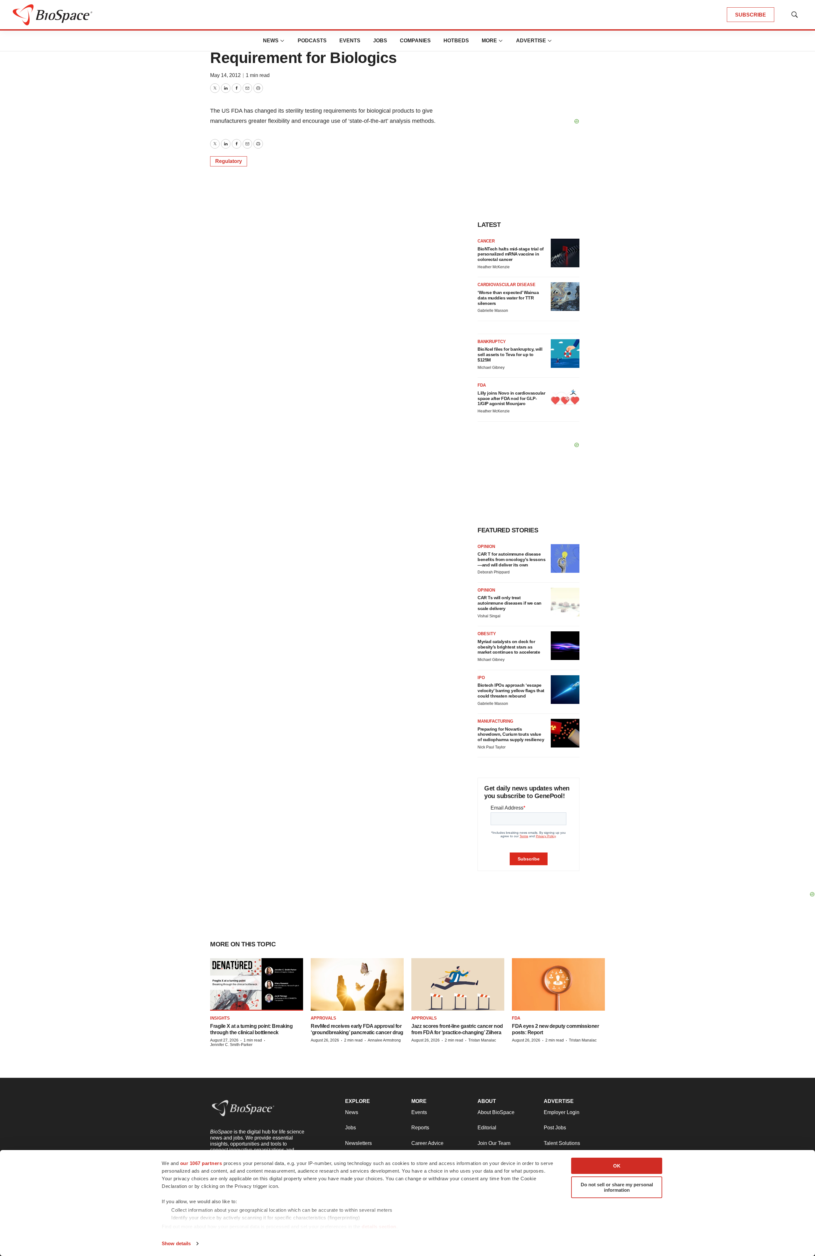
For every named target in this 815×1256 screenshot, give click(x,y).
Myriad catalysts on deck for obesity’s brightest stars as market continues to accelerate (509, 647)
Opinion (486, 546)
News (271, 40)
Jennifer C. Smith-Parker (231, 1044)
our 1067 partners (201, 1163)
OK (616, 1165)
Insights (220, 1018)
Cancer (486, 241)
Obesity (487, 633)
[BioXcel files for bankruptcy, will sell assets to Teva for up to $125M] (565, 353)
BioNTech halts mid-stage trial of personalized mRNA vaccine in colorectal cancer (511, 254)
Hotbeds (456, 40)
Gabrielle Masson (493, 310)
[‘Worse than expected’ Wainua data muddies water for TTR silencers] (565, 296)
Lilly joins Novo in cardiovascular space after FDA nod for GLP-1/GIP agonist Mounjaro (511, 398)
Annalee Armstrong (384, 1040)
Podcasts (312, 40)
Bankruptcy (492, 341)
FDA (482, 385)
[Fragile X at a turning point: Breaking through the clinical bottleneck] (256, 984)
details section (379, 1226)
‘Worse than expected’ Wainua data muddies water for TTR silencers (508, 298)
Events (349, 40)
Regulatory (228, 161)
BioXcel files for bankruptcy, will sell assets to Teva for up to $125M (510, 354)
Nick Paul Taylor (492, 747)
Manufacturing (495, 721)
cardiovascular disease (506, 284)
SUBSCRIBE (750, 15)
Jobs (380, 40)
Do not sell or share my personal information (617, 1187)
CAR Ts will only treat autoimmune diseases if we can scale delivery (510, 603)
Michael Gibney (491, 367)
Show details (176, 1243)
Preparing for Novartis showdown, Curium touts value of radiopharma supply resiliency (511, 734)
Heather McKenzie (494, 267)
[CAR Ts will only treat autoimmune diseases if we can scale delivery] (565, 602)
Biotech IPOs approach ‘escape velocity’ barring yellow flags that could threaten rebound (511, 690)
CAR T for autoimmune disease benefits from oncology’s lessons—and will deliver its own (511, 559)
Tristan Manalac (482, 1040)
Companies (415, 40)
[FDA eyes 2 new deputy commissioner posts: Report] (558, 984)
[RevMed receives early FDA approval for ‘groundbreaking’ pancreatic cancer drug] (357, 984)
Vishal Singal (489, 616)
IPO (481, 677)
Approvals (323, 1018)
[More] (282, 40)
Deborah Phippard (494, 572)
